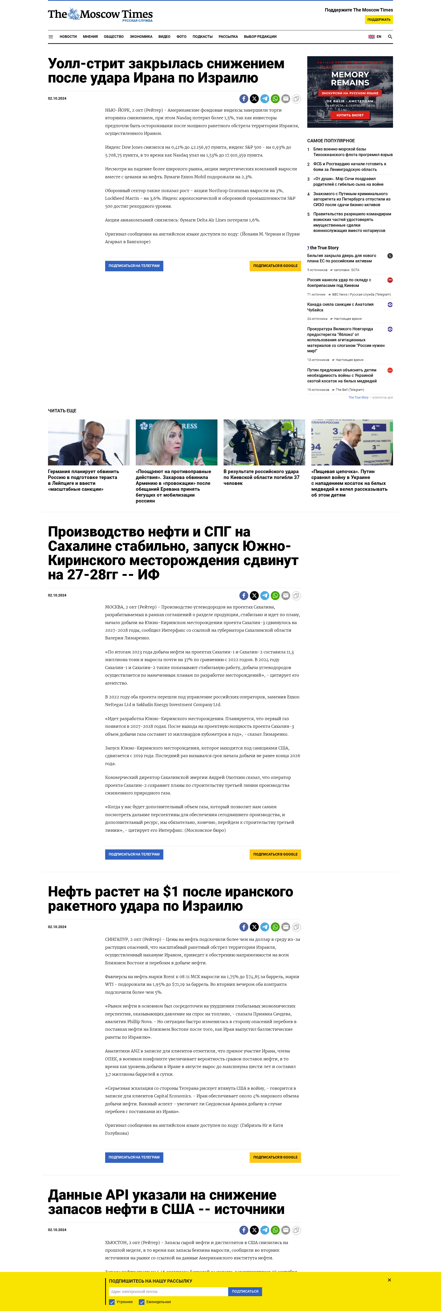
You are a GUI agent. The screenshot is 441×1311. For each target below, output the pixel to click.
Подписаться (220, 685)
